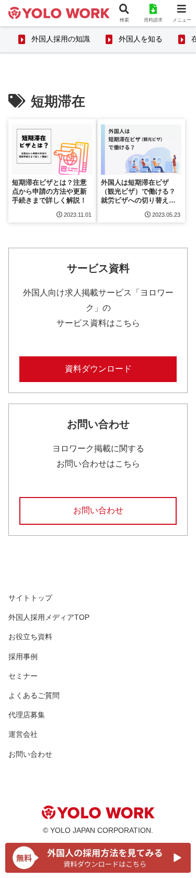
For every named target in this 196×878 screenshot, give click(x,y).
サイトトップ (30, 598)
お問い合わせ (98, 510)
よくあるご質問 (34, 695)
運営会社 (23, 734)
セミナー (23, 676)
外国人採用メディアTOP (48, 617)
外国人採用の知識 (60, 39)
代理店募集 (26, 715)
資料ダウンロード (98, 368)
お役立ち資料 (30, 636)
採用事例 (23, 656)
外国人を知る (141, 39)
